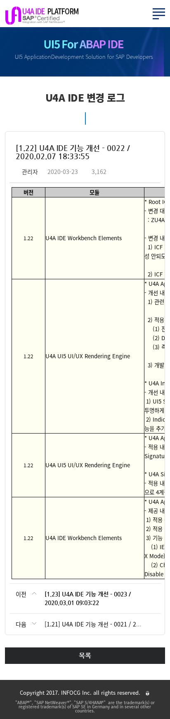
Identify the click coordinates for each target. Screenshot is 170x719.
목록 (85, 655)
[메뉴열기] (159, 13)
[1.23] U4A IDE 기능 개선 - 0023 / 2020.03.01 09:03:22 (88, 598)
